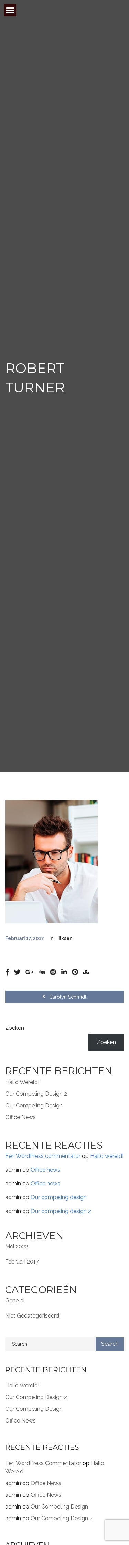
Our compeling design (34, 1105)
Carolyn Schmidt (67, 997)
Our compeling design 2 (36, 1093)
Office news (20, 1117)
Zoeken (14, 1028)
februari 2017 (22, 1261)
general (15, 1300)
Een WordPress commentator (42, 1156)
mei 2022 (16, 1246)
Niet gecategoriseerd (32, 1315)
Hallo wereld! (22, 1082)
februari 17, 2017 (24, 938)
